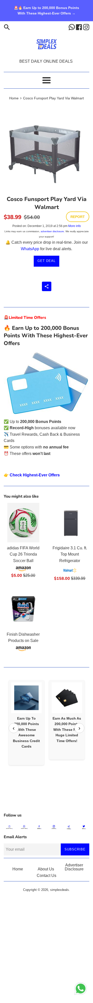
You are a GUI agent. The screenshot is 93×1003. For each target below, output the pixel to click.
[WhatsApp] (72, 27)
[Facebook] (79, 27)
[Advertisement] (46, 797)
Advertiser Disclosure (74, 867)
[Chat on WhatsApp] (80, 989)
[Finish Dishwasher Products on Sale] (23, 609)
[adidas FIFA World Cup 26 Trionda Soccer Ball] (23, 522)
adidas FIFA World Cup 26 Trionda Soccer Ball (23, 554)
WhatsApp (30, 249)
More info (74, 226)
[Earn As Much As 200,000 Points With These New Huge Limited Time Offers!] (67, 697)
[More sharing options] (46, 286)
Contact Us (46, 875)
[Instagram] (86, 27)
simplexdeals (59, 890)
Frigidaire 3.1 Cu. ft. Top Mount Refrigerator (70, 554)
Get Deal (46, 261)
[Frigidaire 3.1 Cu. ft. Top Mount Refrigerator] (70, 522)
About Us (46, 869)
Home (17, 869)
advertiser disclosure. (53, 231)
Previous (14, 728)
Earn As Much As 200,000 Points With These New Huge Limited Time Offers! (67, 729)
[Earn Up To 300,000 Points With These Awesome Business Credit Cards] (26, 697)
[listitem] (26, 722)
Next (79, 728)
